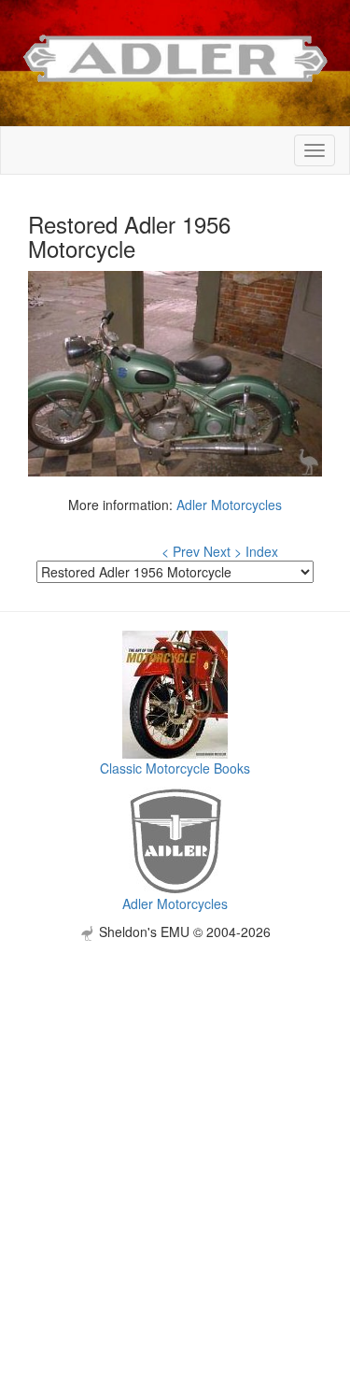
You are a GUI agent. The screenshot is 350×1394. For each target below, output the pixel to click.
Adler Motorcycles (229, 504)
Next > (222, 551)
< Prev (180, 551)
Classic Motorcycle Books (175, 768)
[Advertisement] (175, 1116)
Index (261, 551)
